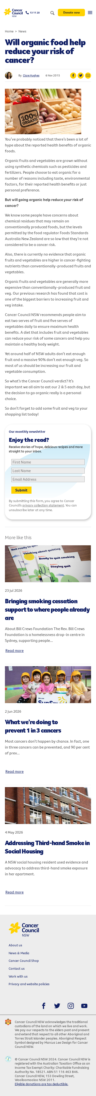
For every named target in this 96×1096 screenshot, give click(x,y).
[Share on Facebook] (73, 75)
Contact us (17, 968)
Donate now (71, 12)
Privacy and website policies (29, 984)
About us (15, 945)
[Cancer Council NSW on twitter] (57, 1006)
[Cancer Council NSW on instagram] (71, 1006)
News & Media (19, 953)
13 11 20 (35, 12)
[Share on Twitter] (81, 75)
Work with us (18, 976)
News (22, 31)
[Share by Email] (88, 75)
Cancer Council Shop (24, 960)
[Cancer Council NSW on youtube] (84, 1006)
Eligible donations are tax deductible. (41, 1084)
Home (9, 31)
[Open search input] (52, 13)
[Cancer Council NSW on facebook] (44, 1006)
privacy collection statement (43, 505)
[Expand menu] (90, 12)
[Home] (13, 12)
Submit (21, 490)
